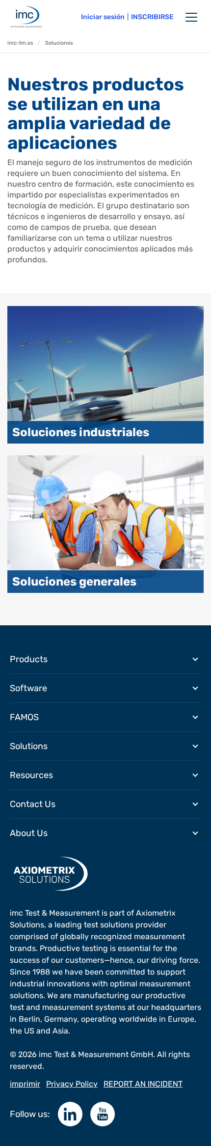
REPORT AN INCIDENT (143, 1084)
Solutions (29, 746)
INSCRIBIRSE (152, 17)
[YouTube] (102, 1114)
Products (29, 659)
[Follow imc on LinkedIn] (70, 1114)
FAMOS (24, 717)
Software (28, 688)
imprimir (25, 1084)
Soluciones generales (74, 581)
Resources (31, 775)
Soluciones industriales (80, 432)
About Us (29, 833)
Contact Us (32, 804)
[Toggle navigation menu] (191, 17)
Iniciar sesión (103, 17)
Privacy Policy (72, 1084)
